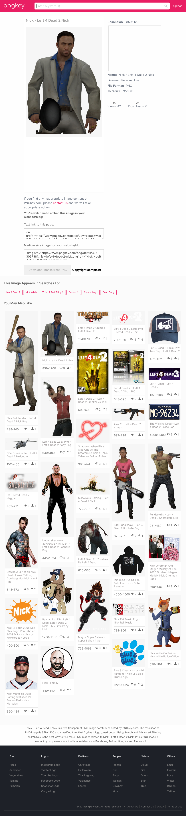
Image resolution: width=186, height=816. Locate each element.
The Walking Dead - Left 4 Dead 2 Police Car (164, 425)
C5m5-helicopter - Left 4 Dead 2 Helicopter (22, 455)
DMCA (160, 806)
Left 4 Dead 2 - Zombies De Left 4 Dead (93, 561)
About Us (132, 806)
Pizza (12, 764)
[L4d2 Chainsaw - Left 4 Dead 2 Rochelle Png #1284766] (128, 482)
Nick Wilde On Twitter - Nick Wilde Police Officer (164, 655)
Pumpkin (14, 785)
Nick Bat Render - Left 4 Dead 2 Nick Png (21, 420)
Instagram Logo (50, 764)
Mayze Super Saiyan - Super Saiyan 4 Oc (91, 639)
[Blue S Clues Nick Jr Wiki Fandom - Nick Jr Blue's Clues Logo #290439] (128, 653)
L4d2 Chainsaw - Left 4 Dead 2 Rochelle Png (128, 526)
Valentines (84, 780)
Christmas (84, 764)
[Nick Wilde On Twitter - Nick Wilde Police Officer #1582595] (164, 622)
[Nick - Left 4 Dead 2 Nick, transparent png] (64, 82)
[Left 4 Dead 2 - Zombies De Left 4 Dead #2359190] (93, 537)
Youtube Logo (49, 775)
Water (170, 780)
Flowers (172, 770)
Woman (117, 780)
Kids (115, 791)
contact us (60, 203)
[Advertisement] (81, 164)
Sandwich (15, 770)
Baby (116, 775)
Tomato (13, 780)
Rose (170, 775)
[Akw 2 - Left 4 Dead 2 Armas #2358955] (128, 414)
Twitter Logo (48, 770)
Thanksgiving (86, 775)
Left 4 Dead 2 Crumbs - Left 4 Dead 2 (92, 329)
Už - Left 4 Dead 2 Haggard (18, 496)
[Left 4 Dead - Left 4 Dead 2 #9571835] (164, 374)
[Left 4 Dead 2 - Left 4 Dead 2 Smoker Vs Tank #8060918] (93, 371)
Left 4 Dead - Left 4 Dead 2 (162, 385)
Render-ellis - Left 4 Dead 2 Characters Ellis (164, 516)
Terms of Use (174, 806)
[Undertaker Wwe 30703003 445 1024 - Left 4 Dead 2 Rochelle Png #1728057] (57, 499)
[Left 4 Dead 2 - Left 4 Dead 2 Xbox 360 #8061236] (128, 367)
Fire (143, 770)
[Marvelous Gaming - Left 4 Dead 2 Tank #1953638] (93, 484)
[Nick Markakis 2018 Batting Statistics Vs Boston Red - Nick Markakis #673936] (21, 672)
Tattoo (171, 791)
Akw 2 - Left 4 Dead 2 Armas (127, 426)
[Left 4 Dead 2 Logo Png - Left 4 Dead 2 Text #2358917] (128, 318)
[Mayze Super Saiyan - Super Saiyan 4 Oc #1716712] (93, 606)
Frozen (117, 764)
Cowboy (118, 785)
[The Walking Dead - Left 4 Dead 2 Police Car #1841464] (164, 412)
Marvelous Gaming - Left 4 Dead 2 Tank (93, 499)
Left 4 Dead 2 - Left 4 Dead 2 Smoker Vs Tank (92, 400)
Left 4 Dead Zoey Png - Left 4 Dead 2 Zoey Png (56, 443)
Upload (177, 6)
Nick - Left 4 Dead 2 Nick (57, 360)
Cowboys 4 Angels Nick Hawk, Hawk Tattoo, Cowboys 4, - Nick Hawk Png (22, 576)
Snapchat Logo (50, 785)
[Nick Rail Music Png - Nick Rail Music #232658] (128, 609)
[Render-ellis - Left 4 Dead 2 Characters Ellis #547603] (164, 477)
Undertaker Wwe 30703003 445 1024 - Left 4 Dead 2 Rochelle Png (56, 545)
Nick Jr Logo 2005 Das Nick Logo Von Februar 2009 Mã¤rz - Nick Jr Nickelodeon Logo (21, 632)
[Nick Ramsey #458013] (57, 662)
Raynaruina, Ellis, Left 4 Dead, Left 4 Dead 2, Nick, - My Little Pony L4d (56, 624)
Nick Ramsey (50, 682)
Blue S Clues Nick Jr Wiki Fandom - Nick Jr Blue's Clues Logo (129, 673)
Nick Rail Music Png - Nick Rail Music (127, 621)
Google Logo (48, 791)
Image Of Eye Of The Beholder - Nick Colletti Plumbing (128, 583)
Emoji (170, 764)
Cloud (144, 764)
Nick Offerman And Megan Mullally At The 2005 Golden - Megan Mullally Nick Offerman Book (163, 572)
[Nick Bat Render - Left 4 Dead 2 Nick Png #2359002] (21, 363)
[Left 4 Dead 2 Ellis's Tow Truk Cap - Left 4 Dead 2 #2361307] (164, 327)
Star (143, 780)
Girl (114, 770)
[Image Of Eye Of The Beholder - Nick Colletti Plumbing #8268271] (128, 560)
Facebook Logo (50, 780)
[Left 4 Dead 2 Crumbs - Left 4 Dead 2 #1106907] (93, 317)
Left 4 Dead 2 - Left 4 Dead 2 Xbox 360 (127, 390)
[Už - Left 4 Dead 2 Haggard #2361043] (21, 482)
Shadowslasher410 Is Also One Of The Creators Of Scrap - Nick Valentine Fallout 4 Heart (93, 451)
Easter (82, 785)
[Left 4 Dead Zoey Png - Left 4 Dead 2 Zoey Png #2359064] (57, 407)
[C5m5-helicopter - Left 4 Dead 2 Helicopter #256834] (21, 444)
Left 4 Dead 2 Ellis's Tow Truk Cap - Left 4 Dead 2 (165, 349)
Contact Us (147, 806)
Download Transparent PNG (48, 270)
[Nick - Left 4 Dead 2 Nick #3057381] (57, 334)
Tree (143, 785)
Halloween (84, 770)
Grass (144, 775)
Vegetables (16, 775)
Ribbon (171, 785)
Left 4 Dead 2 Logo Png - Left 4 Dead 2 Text (128, 330)
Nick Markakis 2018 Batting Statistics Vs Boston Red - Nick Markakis (19, 698)
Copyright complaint (86, 270)
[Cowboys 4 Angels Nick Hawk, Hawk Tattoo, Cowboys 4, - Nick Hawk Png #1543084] (21, 541)
